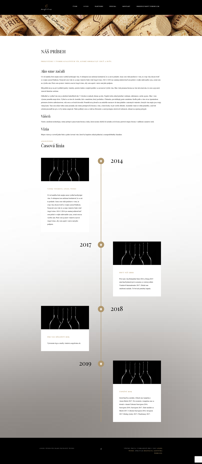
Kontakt (126, 6)
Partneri (99, 6)
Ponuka (113, 6)
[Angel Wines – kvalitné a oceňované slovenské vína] (46, 7)
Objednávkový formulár (148, 6)
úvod (75, 6)
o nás (86, 6)
